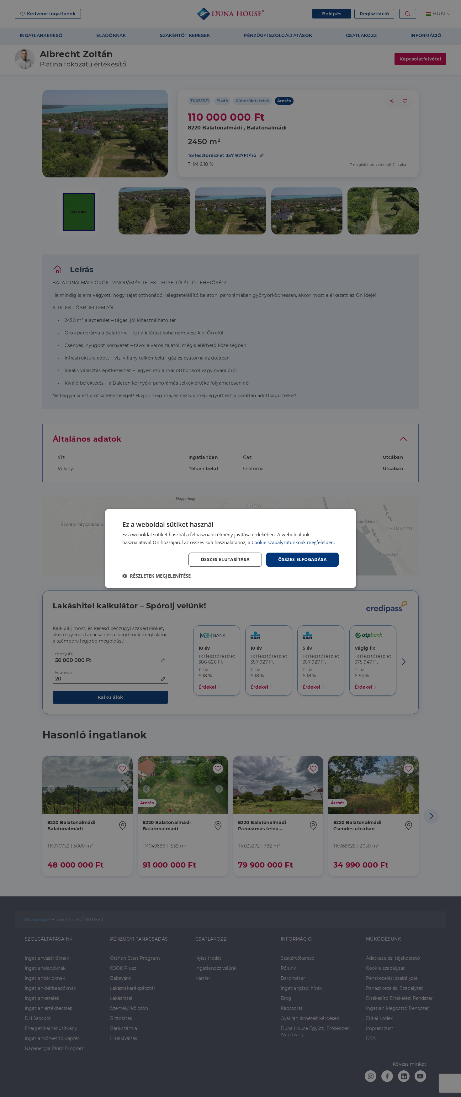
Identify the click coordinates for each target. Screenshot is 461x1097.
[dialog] (230, 548)
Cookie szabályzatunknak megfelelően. (293, 542)
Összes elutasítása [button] (225, 559)
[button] (156, 576)
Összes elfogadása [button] (302, 559)
